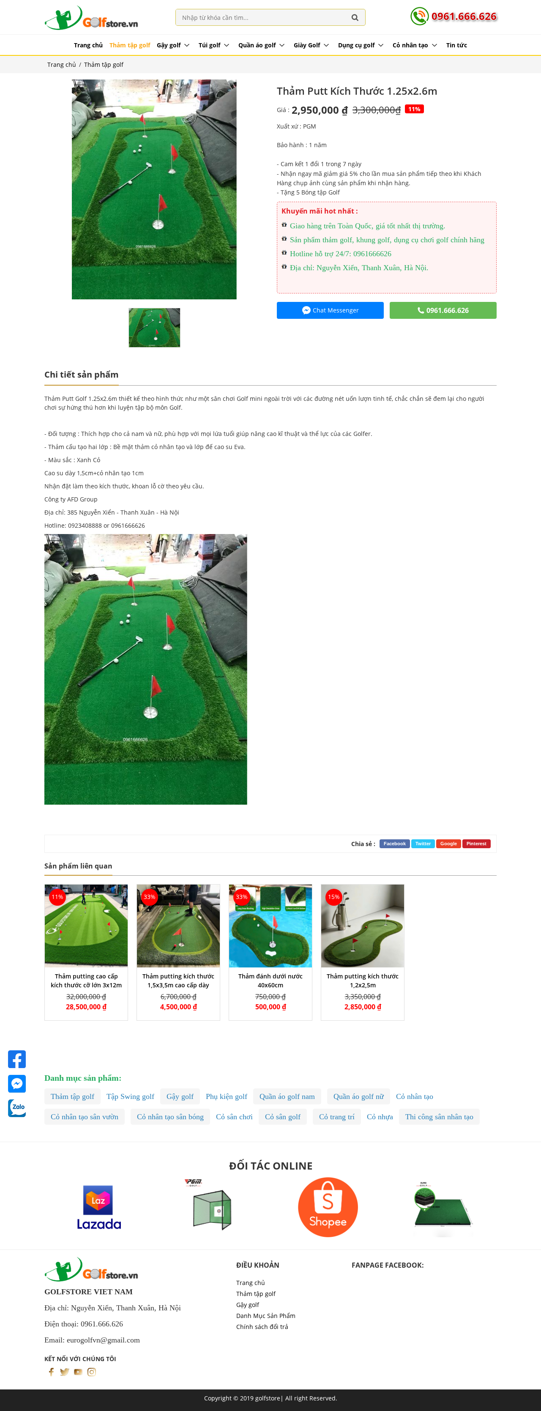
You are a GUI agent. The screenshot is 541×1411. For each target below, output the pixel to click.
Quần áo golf (257, 45)
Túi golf (209, 45)
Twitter (423, 843)
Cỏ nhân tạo (410, 45)
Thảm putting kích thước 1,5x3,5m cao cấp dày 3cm (178, 985)
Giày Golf (307, 45)
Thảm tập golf (129, 45)
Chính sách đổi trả (262, 1327)
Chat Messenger (336, 310)
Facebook (395, 843)
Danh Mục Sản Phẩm (265, 1316)
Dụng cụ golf (356, 45)
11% (414, 109)
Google (448, 843)
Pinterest (476, 843)
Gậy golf (168, 45)
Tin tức (456, 45)
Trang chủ (88, 45)
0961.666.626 (464, 16)
